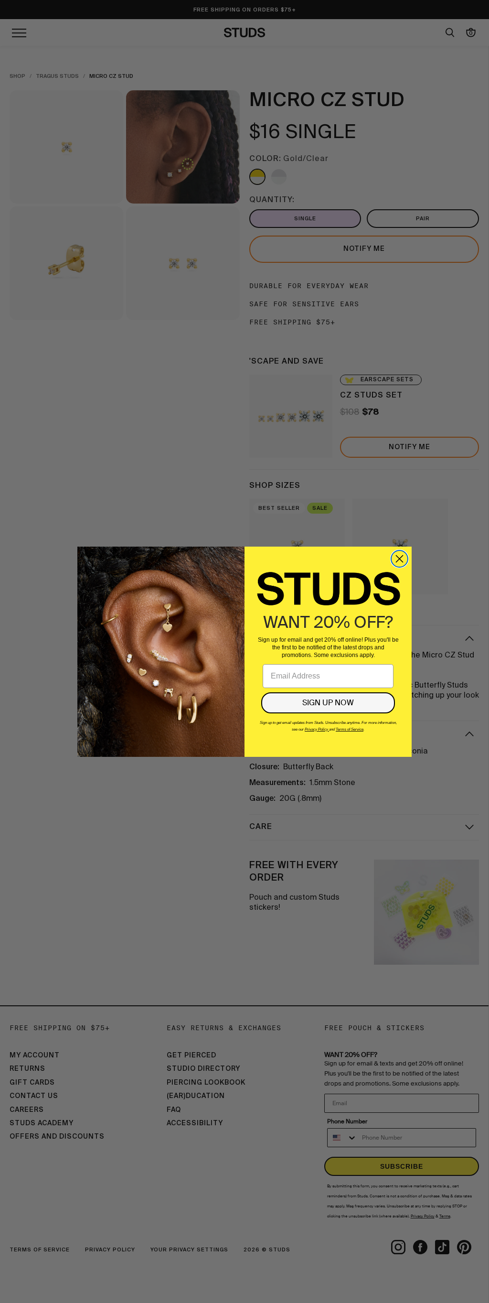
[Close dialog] (399, 558)
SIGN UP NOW (328, 703)
